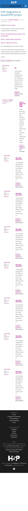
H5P (14, 458)
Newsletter (14, 437)
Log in (2, 60)
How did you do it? (19, 158)
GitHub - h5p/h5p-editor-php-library (11, 39)
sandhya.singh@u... (13, 20)
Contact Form (14, 435)
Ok (15, 68)
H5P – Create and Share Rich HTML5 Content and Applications (14, 2)
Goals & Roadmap (14, 420)
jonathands (5, 65)
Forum (14, 422)
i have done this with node (22, 104)
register (8, 60)
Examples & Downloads (14, 416)
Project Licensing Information (14, 450)
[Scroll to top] (14, 469)
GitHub (14, 433)
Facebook (14, 429)
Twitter (14, 431)
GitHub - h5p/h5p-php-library (9, 43)
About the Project (14, 451)
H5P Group (23, 463)
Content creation (10, 25)
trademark (15, 463)
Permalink (4, 71)
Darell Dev (7, 155)
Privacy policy (8, 465)
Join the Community (12, 446)
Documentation (14, 418)
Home (14, 414)
